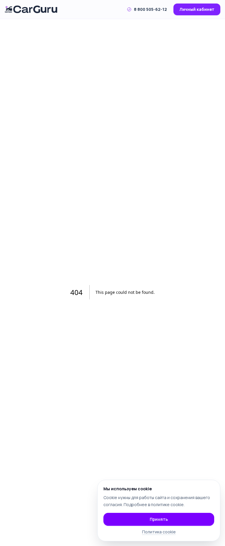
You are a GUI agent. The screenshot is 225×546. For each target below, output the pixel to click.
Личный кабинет (196, 9)
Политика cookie (159, 532)
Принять (159, 519)
